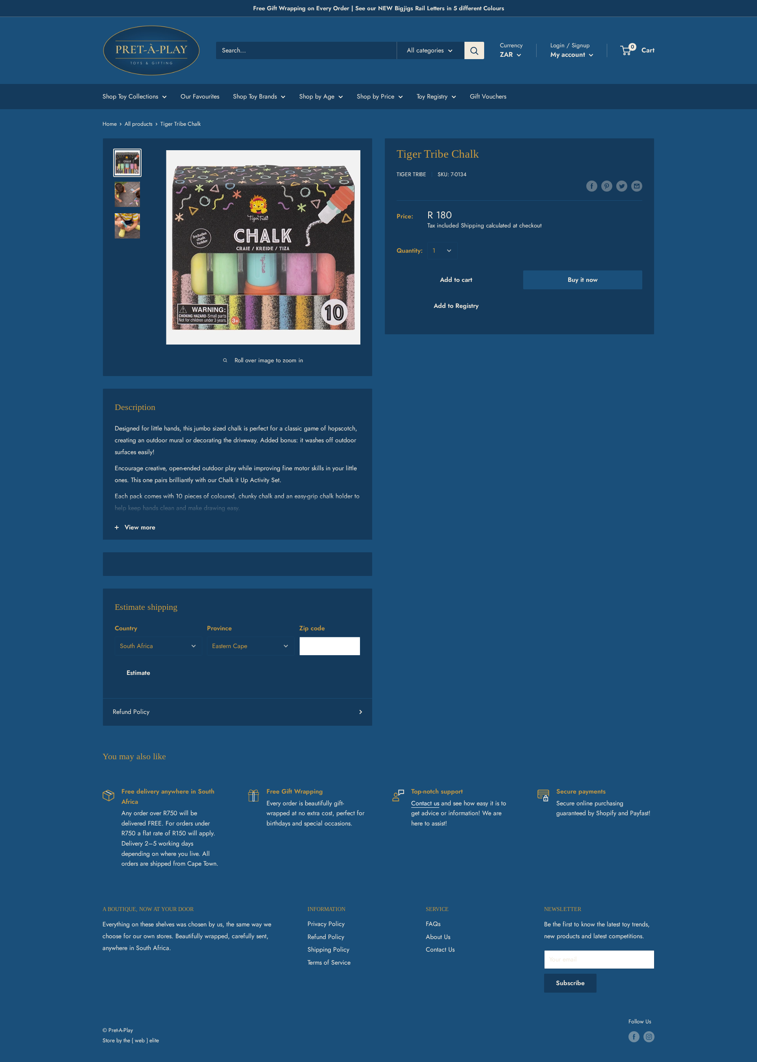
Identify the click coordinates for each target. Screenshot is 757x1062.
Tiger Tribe (411, 174)
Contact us (425, 803)
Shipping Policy (328, 949)
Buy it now (583, 279)
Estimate (138, 672)
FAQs (433, 923)
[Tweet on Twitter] (621, 186)
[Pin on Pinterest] (606, 186)
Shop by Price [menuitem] (375, 96)
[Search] (474, 50)
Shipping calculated (486, 225)
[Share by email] (636, 186)
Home (110, 124)
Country (126, 628)
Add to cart (456, 279)
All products (139, 124)
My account (568, 54)
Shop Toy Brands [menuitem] (255, 96)
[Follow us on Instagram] (648, 1037)
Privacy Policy (326, 923)
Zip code (312, 628)
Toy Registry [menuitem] (432, 96)
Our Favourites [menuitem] (200, 96)
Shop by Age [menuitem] (316, 96)
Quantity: (410, 250)
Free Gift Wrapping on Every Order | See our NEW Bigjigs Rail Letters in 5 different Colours (378, 8)
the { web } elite (141, 1040)
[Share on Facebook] (591, 186)
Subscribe (570, 982)
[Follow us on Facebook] (634, 1037)
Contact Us (440, 949)
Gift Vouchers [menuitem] (488, 96)
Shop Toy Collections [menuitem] (130, 96)
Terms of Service (329, 962)
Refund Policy (131, 711)
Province (219, 628)
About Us (438, 936)
